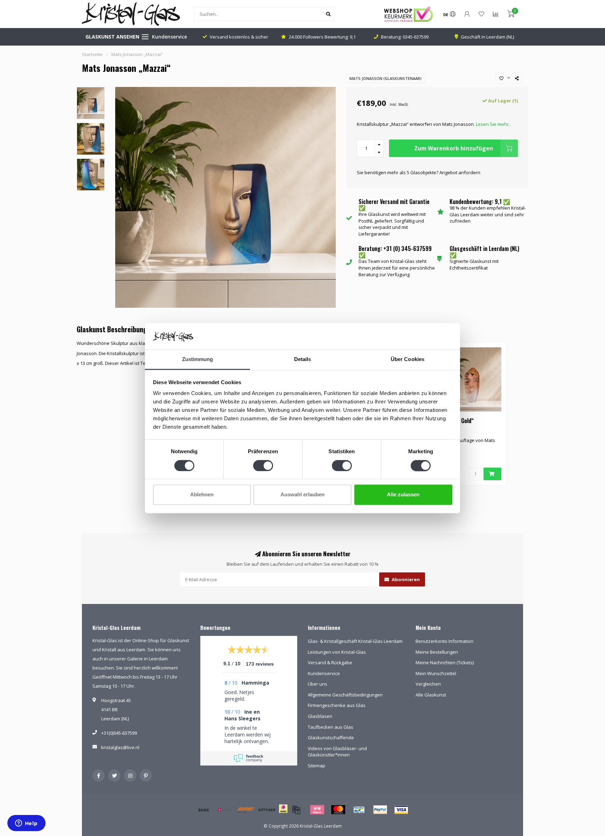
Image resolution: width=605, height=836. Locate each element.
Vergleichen (428, 684)
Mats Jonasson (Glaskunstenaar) (385, 78)
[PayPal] (380, 809)
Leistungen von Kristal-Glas (337, 652)
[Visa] (401, 809)
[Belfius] (225, 809)
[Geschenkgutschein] (267, 809)
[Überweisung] (204, 809)
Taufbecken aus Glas (330, 727)
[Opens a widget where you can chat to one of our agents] (26, 823)
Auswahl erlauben (302, 495)
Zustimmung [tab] (197, 359)
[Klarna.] (317, 809)
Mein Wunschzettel (436, 673)
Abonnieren (405, 579)
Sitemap (316, 765)
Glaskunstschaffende (331, 737)
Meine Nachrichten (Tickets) (445, 662)
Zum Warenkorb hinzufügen (453, 148)
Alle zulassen (403, 495)
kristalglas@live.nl (120, 747)
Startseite (92, 54)
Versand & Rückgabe (330, 662)
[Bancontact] (359, 809)
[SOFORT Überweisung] (246, 809)
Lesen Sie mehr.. (493, 124)
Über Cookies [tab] (407, 359)
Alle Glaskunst (431, 695)
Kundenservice (169, 36)
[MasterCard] (338, 809)
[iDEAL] (283, 813)
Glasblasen (320, 716)
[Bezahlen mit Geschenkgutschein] (296, 809)
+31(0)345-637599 (119, 733)
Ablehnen (202, 495)
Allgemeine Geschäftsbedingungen (345, 695)
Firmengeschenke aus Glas (337, 705)
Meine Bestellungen (437, 652)
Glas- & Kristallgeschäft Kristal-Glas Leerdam (355, 641)
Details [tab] (302, 359)
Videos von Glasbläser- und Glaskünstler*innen (337, 751)
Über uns (317, 684)
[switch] (263, 465)
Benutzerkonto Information (444, 641)
